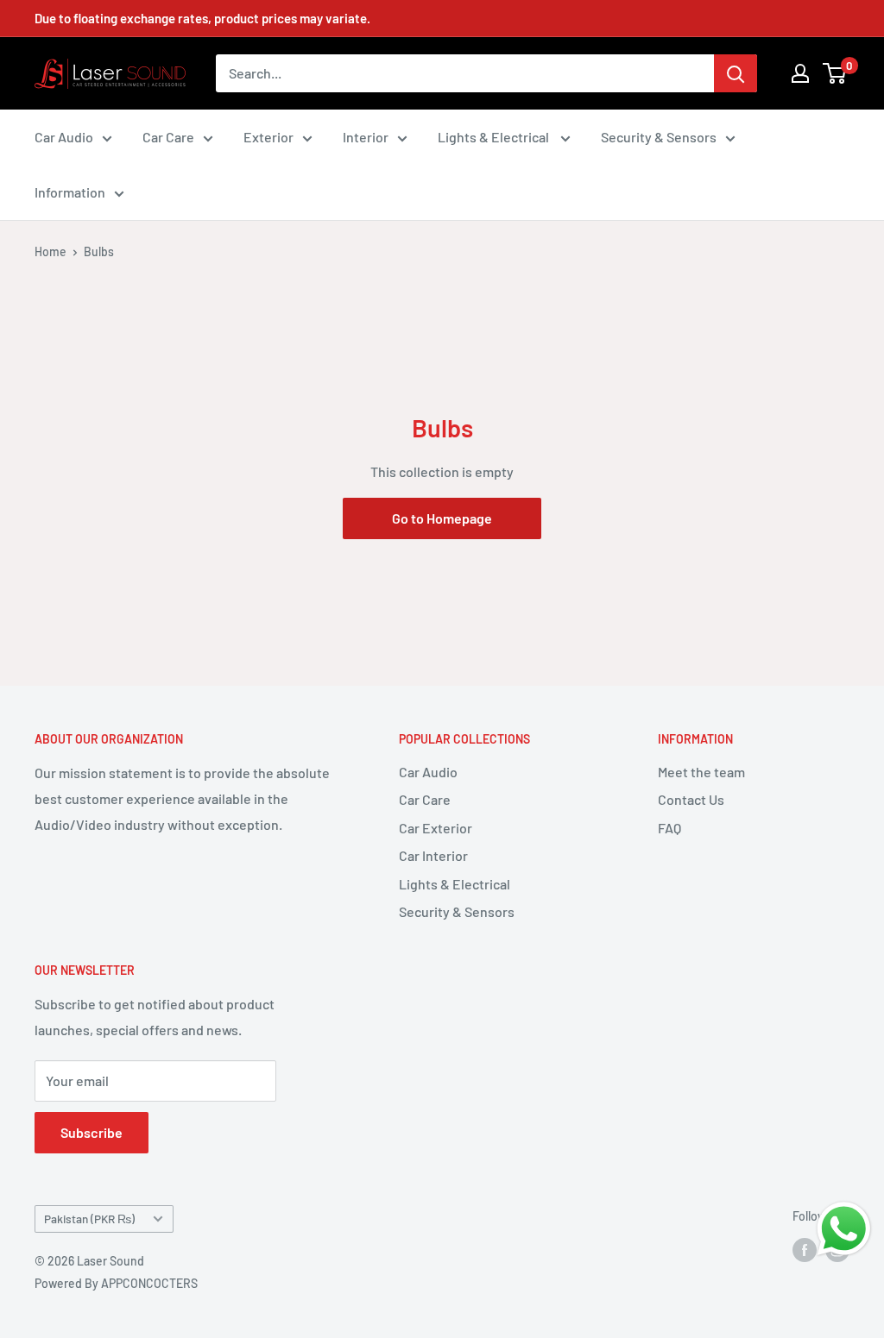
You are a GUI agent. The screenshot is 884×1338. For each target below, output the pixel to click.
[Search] (735, 73)
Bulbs (99, 251)
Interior (365, 137)
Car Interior (433, 855)
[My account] (800, 73)
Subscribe (91, 1132)
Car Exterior (435, 828)
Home (50, 251)
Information (70, 192)
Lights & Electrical (495, 137)
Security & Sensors (659, 137)
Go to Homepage (442, 518)
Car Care (168, 137)
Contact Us (691, 799)
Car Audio (64, 137)
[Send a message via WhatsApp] (843, 1228)
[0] (835, 73)
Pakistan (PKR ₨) (89, 1218)
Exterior (268, 137)
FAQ (669, 828)
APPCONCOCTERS (149, 1283)
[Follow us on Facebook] (804, 1249)
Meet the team (701, 771)
